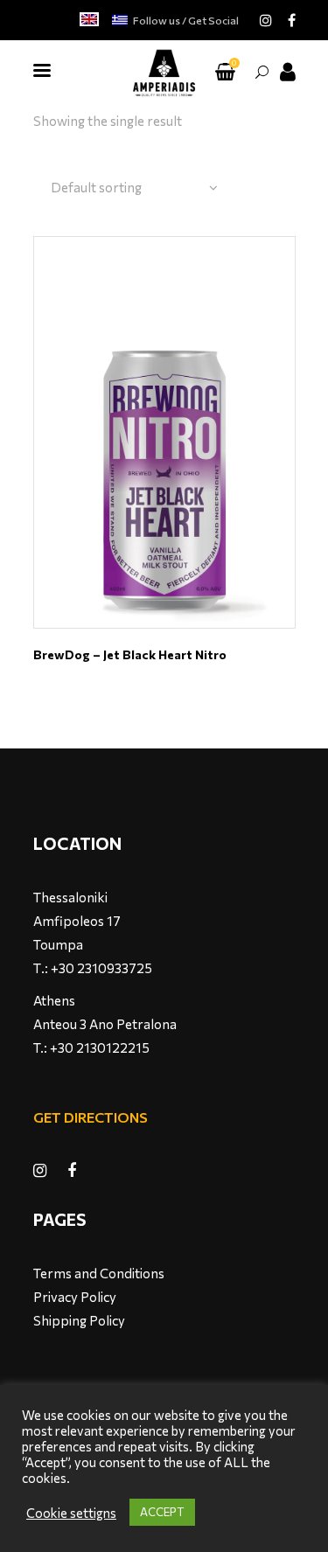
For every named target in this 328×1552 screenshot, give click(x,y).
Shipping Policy (79, 1320)
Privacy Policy (74, 1297)
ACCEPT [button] (162, 1512)
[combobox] (134, 188)
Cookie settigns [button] (71, 1513)
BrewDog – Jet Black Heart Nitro (130, 654)
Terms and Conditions (98, 1273)
